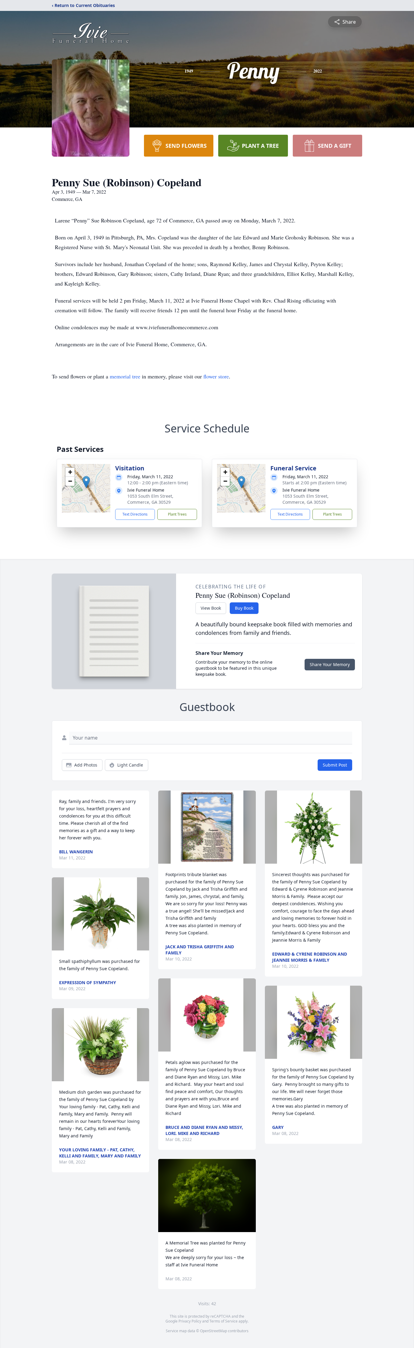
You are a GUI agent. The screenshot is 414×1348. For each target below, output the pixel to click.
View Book (211, 608)
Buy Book (244, 608)
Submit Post (335, 765)
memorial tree (125, 376)
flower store (216, 376)
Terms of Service (223, 1321)
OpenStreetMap (213, 1330)
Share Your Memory (330, 664)
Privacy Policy (190, 1321)
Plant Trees (177, 514)
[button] (86, 482)
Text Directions (135, 514)
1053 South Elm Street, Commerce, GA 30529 (150, 499)
